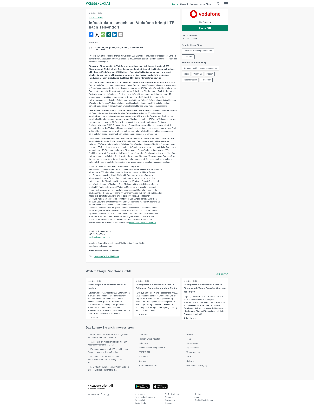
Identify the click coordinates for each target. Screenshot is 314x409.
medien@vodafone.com (99, 237)
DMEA (189, 357)
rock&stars (143, 343)
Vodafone (197, 74)
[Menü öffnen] (226, 3)
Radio (186, 74)
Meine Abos (205, 4)
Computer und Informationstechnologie (200, 68)
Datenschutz (140, 400)
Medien (209, 74)
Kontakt (198, 394)
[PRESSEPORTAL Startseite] (98, 3)
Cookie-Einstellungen (204, 400)
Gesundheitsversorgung (196, 365)
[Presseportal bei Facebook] (100, 394)
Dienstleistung (192, 343)
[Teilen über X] (97, 34)
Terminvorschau (193, 352)
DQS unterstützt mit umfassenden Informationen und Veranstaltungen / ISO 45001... (105, 360)
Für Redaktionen (172, 394)
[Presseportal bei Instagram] (107, 394)
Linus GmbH (143, 334)
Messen (189, 334)
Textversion (170, 400)
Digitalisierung (192, 348)
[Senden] (120, 34)
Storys (175, 4)
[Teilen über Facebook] (91, 34)
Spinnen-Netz (144, 357)
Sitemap (168, 403)
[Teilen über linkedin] (114, 34)
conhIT (189, 339)
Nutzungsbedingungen (145, 397)
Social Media (140, 403)
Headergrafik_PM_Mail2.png (106, 256)
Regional (194, 4)
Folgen (202, 28)
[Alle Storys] (205, 17)
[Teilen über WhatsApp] (103, 34)
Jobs (197, 397)
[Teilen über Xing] (108, 34)
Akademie (169, 397)
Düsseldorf (188, 57)
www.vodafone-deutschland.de (142, 222)
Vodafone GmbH (96, 17)
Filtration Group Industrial (149, 339)
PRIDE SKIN (144, 352)
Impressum (139, 394)
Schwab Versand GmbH (148, 365)
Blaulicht (184, 4)
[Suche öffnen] (218, 3)
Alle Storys (204, 22)
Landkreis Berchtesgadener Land (197, 51)
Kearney (142, 361)
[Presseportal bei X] (103, 394)
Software (190, 361)
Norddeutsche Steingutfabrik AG (152, 348)
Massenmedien (190, 80)
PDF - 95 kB (119, 49)
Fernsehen (206, 80)
